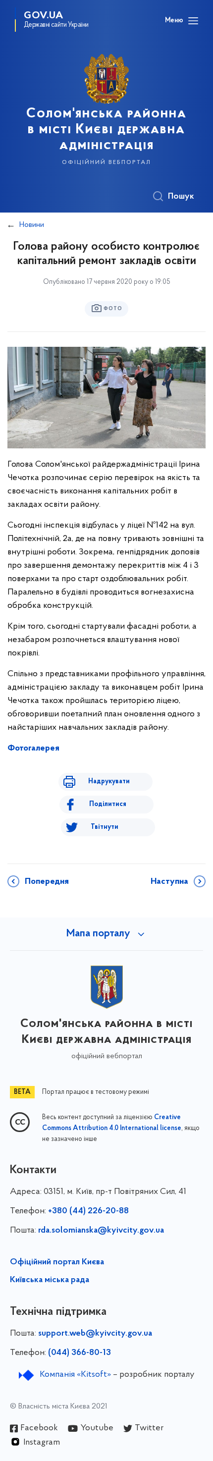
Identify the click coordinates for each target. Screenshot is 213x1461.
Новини (31, 225)
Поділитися (107, 804)
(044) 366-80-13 (79, 1353)
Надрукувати (109, 781)
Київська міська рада (49, 1280)
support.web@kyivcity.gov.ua (95, 1333)
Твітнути (104, 827)
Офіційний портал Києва (57, 1262)
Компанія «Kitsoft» (75, 1374)
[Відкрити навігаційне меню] (193, 21)
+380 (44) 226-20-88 (88, 1211)
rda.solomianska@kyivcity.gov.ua (101, 1230)
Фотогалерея (33, 748)
